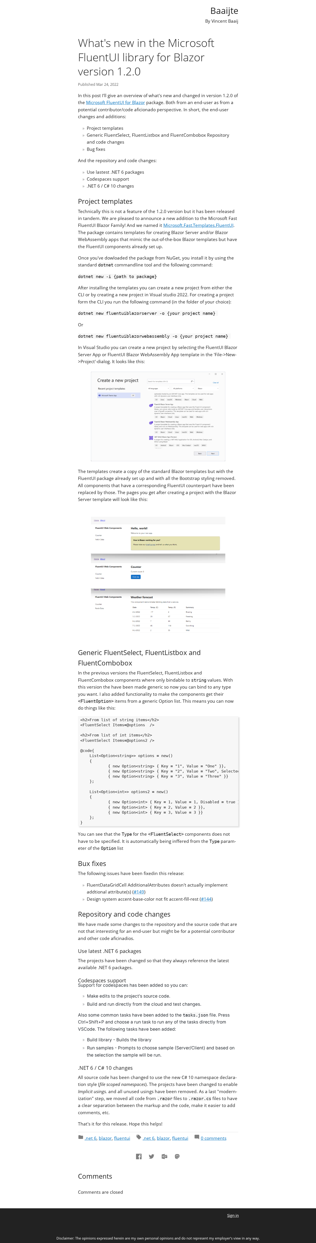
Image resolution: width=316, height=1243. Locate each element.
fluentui (122, 1138)
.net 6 (90, 1138)
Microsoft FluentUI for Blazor (115, 102)
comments (213, 1138)
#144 (206, 899)
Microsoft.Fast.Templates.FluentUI (198, 225)
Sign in (233, 1215)
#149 (139, 892)
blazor (105, 1138)
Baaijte (224, 10)
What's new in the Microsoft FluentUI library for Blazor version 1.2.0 (146, 57)
